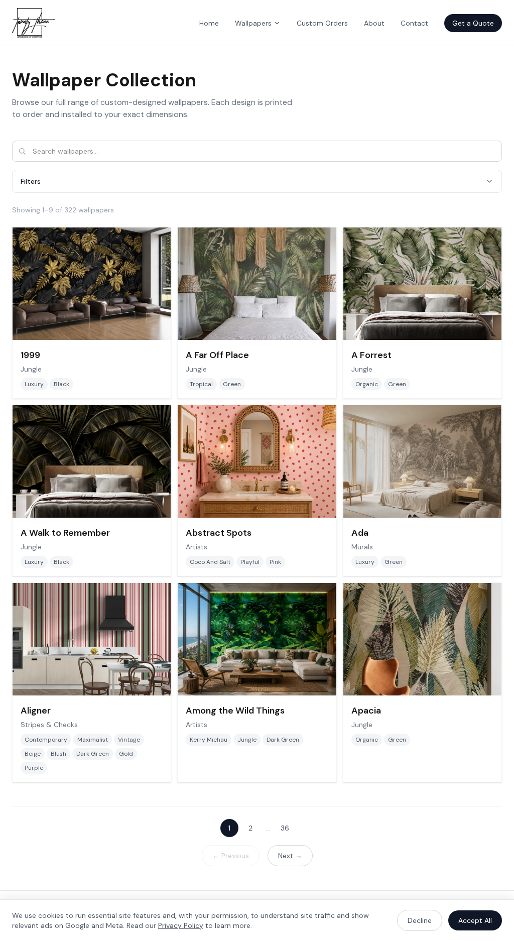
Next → (290, 855)
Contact (414, 23)
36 (285, 828)
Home (209, 23)
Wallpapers (253, 23)
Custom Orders (322, 23)
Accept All (475, 920)
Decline (420, 920)
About (374, 23)
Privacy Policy (180, 925)
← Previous (230, 855)
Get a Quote (473, 23)
